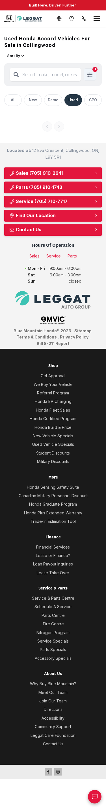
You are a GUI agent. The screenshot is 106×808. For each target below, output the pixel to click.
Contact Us (28, 229)
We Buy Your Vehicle (53, 384)
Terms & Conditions (37, 337)
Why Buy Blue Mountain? (53, 683)
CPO (93, 100)
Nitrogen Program (53, 632)
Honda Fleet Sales (53, 410)
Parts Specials (53, 649)
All (13, 100)
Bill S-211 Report (53, 343)
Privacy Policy (74, 337)
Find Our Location (35, 215)
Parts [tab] (72, 256)
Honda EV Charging (53, 401)
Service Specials (53, 641)
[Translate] (59, 19)
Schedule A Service (53, 606)
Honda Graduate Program (53, 504)
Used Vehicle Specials (53, 444)
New (33, 100)
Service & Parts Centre (53, 598)
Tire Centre (53, 623)
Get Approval (53, 375)
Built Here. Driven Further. (53, 5)
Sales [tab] (34, 256)
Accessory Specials (53, 658)
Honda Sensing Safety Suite (53, 487)
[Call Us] (84, 19)
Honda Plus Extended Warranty (53, 512)
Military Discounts (53, 461)
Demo (53, 100)
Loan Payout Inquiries (53, 564)
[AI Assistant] (94, 796)
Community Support (53, 726)
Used (73, 100)
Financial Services (53, 547)
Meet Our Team (53, 692)
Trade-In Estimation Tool (53, 521)
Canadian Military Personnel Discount (53, 495)
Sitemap (83, 330)
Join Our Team (53, 700)
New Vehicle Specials (53, 435)
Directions (53, 709)
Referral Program (53, 392)
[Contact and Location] (71, 19)
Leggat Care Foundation (53, 735)
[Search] (16, 74)
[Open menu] (97, 19)
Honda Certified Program (53, 418)
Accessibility (53, 718)
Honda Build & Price (53, 427)
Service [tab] (53, 256)
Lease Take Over (53, 572)
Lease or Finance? (53, 555)
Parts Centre (53, 615)
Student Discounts (53, 453)
